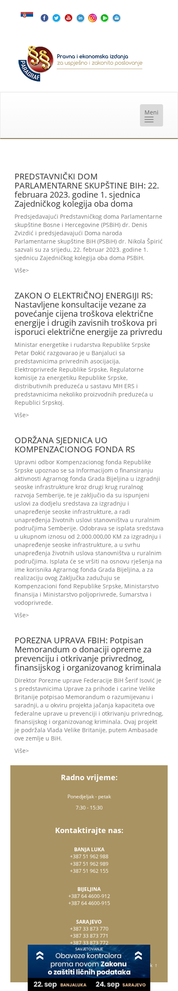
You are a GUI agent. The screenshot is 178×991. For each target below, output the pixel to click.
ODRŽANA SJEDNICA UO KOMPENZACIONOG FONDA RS (74, 445)
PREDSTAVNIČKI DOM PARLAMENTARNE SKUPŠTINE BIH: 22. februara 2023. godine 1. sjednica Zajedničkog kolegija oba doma (86, 190)
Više (20, 270)
